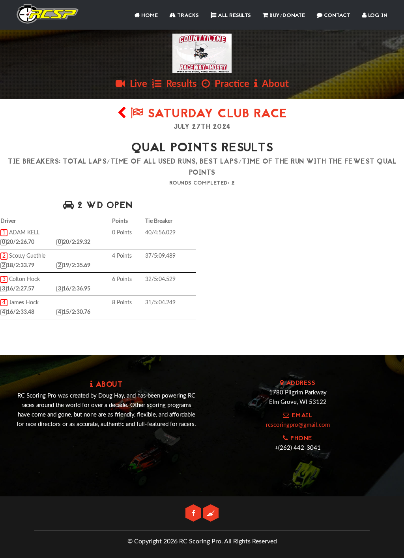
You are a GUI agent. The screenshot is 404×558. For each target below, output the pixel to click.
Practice (229, 84)
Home (149, 15)
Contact (336, 15)
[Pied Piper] (211, 514)
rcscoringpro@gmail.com (298, 425)
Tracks (187, 15)
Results (179, 84)
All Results (233, 15)
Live (136, 84)
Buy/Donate (286, 15)
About (273, 84)
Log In (377, 15)
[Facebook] (194, 514)
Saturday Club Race (215, 114)
